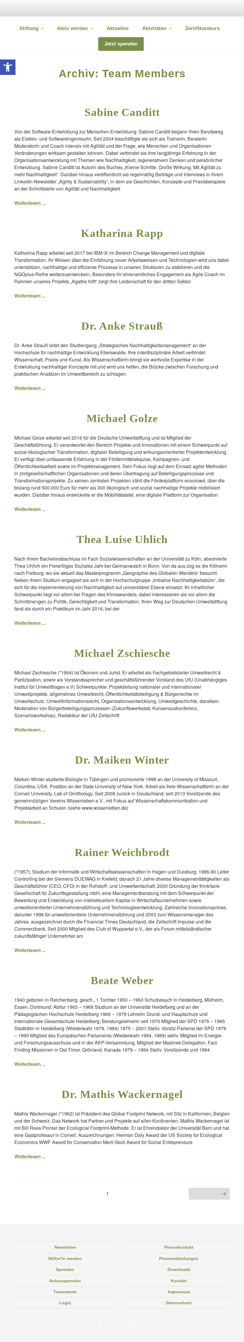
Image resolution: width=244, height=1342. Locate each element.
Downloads (179, 1269)
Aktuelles (118, 28)
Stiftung (28, 28)
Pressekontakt (178, 1247)
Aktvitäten (154, 28)
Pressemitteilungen (178, 1258)
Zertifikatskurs (202, 28)
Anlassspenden (65, 1280)
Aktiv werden (72, 28)
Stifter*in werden (65, 1258)
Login (65, 1302)
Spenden (65, 1269)
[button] (7, 67)
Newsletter (65, 1247)
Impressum (179, 1291)
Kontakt (179, 1280)
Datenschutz (179, 1302)
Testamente (65, 1291)
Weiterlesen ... (30, 202)
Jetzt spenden (120, 44)
